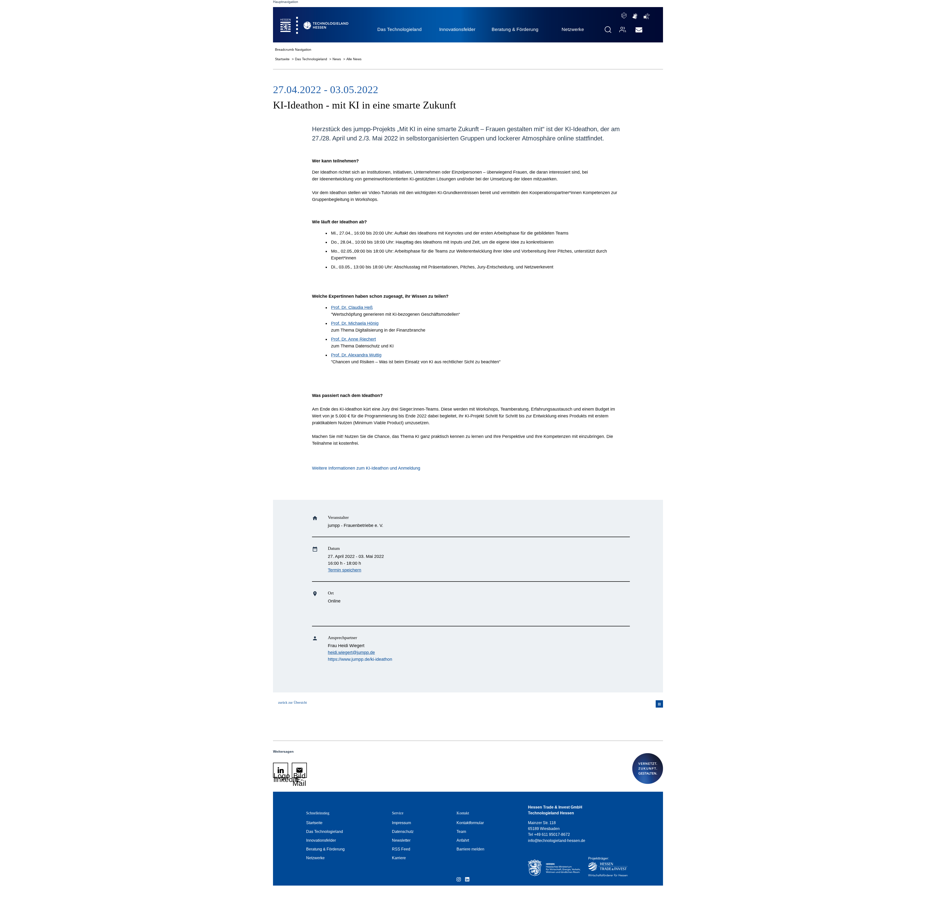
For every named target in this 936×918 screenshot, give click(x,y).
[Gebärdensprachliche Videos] (635, 16)
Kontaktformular (470, 823)
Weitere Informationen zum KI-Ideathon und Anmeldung (366, 468)
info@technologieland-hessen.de (556, 841)
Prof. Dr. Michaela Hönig (355, 323)
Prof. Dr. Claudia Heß (352, 307)
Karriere (399, 858)
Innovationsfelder (321, 840)
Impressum (401, 823)
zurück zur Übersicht (292, 702)
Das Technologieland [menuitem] (399, 29)
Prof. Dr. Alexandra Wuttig (356, 355)
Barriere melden (470, 849)
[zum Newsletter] (638, 30)
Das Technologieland (311, 59)
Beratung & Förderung (325, 849)
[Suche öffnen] (608, 29)
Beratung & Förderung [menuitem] (515, 29)
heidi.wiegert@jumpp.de (351, 652)
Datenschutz (403, 831)
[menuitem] (638, 30)
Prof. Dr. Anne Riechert (353, 339)
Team (461, 831)
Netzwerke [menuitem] (573, 29)
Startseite (283, 59)
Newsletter (401, 840)
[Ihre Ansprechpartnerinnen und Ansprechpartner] (622, 29)
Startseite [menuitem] (303, 19)
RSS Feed (401, 849)
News (337, 59)
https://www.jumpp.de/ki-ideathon (360, 659)
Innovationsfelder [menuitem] (457, 29)
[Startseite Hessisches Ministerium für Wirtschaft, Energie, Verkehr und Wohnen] (553, 867)
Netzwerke (315, 858)
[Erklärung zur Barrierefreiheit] (646, 16)
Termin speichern (344, 570)
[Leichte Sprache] (624, 15)
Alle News (353, 59)
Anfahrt (463, 840)
